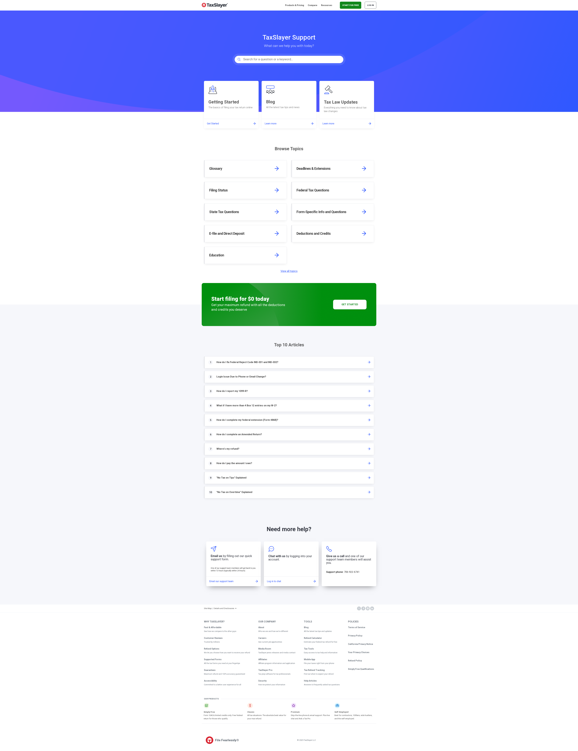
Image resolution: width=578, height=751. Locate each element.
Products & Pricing (294, 5)
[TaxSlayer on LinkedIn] (372, 608)
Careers (262, 638)
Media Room (264, 649)
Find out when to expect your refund (319, 674)
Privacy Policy (355, 635)
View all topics (289, 271)
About (261, 627)
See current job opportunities (270, 642)
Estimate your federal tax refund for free (320, 642)
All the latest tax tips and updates (318, 631)
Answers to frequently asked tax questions (322, 685)
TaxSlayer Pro (265, 670)
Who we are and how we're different (273, 631)
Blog (306, 627)
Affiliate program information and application (276, 663)
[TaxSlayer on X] (359, 608)
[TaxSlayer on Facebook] (363, 608)
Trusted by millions (212, 642)
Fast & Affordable (212, 627)
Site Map (208, 608)
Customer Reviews (213, 638)
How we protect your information (271, 685)
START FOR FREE (350, 5)
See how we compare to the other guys (220, 631)
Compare (312, 5)
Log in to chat (274, 581)
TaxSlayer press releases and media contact (276, 653)
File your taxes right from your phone (319, 663)
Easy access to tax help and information (320, 653)
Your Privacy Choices (358, 652)
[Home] (215, 5)
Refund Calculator (313, 638)
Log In (370, 5)
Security (262, 681)
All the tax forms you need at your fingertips (222, 663)
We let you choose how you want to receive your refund (227, 653)
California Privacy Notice (360, 644)
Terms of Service (356, 627)
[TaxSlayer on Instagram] (368, 608)
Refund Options (211, 649)
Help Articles (310, 681)
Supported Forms (213, 659)
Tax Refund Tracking (314, 670)
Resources (326, 5)
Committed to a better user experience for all (222, 685)
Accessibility (210, 681)
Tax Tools (309, 649)
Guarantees (210, 670)
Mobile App (309, 659)
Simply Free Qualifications (361, 669)
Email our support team (221, 581)
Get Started (350, 304)
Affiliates (262, 659)
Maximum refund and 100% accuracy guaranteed (224, 674)
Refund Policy (355, 660)
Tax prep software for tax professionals (274, 674)
